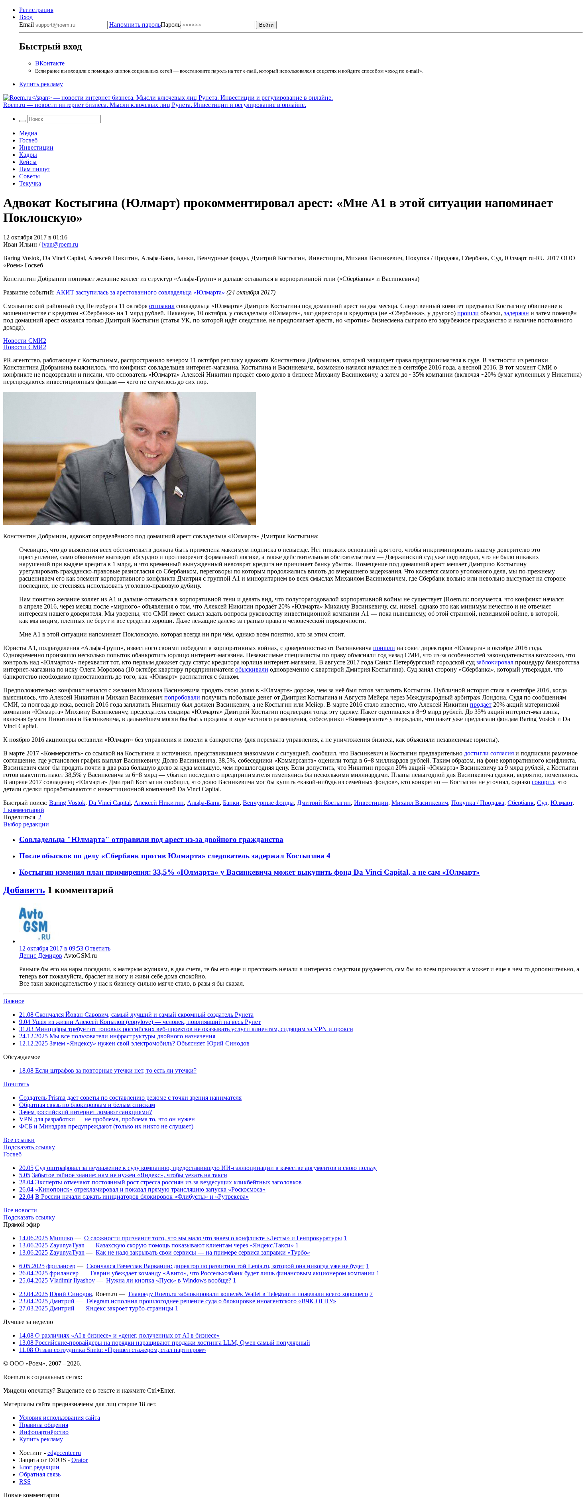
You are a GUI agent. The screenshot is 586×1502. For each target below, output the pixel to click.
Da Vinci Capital (109, 802)
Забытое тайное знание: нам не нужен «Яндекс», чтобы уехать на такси (129, 1175)
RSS (25, 1481)
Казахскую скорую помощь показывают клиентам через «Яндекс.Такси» (195, 1245)
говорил (543, 782)
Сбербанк (520, 802)
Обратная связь (40, 1474)
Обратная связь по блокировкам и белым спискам (87, 1104)
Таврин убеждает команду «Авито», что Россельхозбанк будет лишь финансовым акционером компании (232, 1273)
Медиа (28, 133)
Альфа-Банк (203, 802)
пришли (384, 647)
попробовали (182, 697)
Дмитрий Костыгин (324, 802)
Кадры (28, 154)
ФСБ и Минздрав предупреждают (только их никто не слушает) (106, 1126)
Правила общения (43, 1424)
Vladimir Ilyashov (72, 1280)
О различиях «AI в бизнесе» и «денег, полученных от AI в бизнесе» (119, 1335)
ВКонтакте (50, 63)
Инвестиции (36, 147)
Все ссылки (19, 1139)
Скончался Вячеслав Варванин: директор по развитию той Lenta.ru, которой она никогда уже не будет (225, 1266)
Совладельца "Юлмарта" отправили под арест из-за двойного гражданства (151, 839)
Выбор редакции (26, 824)
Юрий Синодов (70, 1294)
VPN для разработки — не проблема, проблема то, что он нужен (107, 1119)
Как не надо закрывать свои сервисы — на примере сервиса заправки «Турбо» (203, 1252)
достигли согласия (489, 753)
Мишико (61, 1238)
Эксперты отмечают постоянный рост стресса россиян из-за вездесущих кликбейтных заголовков (168, 1182)
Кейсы (28, 161)
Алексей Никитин (159, 802)
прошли (468, 313)
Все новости (20, 1210)
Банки (231, 802)
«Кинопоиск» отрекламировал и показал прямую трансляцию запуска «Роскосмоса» (150, 1189)
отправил (162, 305)
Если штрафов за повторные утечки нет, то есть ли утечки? (108, 1070)
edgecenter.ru (64, 1452)
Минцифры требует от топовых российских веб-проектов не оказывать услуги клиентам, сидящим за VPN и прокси (186, 1029)
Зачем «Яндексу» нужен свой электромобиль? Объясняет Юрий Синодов (134, 1043)
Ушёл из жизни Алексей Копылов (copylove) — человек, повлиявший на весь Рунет (140, 1021)
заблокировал (494, 662)
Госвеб (28, 140)
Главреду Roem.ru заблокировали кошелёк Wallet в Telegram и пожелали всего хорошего (248, 1294)
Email (26, 24)
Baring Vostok (67, 802)
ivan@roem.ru (60, 244)
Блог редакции (39, 1467)
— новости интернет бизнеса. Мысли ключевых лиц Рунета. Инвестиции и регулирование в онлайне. (154, 104)
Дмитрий (62, 1301)
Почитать (16, 1084)
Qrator (79, 1460)
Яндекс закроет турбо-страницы (129, 1308)
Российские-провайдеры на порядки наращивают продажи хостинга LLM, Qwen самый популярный (164, 1342)
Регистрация (36, 9)
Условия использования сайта (59, 1417)
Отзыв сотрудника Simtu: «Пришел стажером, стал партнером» (112, 1349)
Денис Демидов (40, 955)
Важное (13, 1001)
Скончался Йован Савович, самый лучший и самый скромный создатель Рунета (136, 1014)
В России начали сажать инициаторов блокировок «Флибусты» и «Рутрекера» (142, 1196)
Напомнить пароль (135, 24)
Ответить (97, 948)
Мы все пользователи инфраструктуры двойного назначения (117, 1036)
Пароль (145, 24)
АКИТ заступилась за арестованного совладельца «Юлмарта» (140, 292)
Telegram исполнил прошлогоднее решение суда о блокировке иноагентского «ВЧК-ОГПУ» (211, 1301)
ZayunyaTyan (67, 1245)
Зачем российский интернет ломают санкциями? (85, 1112)
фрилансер (60, 1266)
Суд (542, 802)
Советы (29, 176)
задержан (516, 313)
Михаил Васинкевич (419, 802)
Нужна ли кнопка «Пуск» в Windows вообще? (168, 1280)
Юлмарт (561, 802)
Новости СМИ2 (24, 340)
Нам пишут (34, 169)
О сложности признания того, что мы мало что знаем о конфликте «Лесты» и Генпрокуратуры (213, 1238)
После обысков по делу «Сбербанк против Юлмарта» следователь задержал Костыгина (172, 856)
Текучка (30, 183)
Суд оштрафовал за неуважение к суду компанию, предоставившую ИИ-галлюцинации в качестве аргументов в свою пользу (206, 1167)
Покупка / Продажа (477, 802)
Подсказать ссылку (29, 1147)
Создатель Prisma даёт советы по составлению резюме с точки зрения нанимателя (130, 1097)
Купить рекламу (41, 84)
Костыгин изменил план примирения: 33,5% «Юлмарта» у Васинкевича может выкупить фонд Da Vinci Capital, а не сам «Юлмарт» (249, 872)
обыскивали (251, 669)
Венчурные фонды (268, 802)
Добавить (24, 890)
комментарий (23, 809)
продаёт (481, 704)
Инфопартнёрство (44, 1432)
